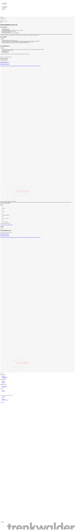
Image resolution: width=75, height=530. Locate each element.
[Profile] (1, 15)
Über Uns (3, 12)
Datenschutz (3, 396)
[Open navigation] (0, 16)
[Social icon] (1, 393)
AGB (3, 397)
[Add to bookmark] (1, 22)
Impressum (3, 399)
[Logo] (3, 1)
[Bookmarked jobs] (0, 14)
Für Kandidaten (4, 10)
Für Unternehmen (4, 11)
